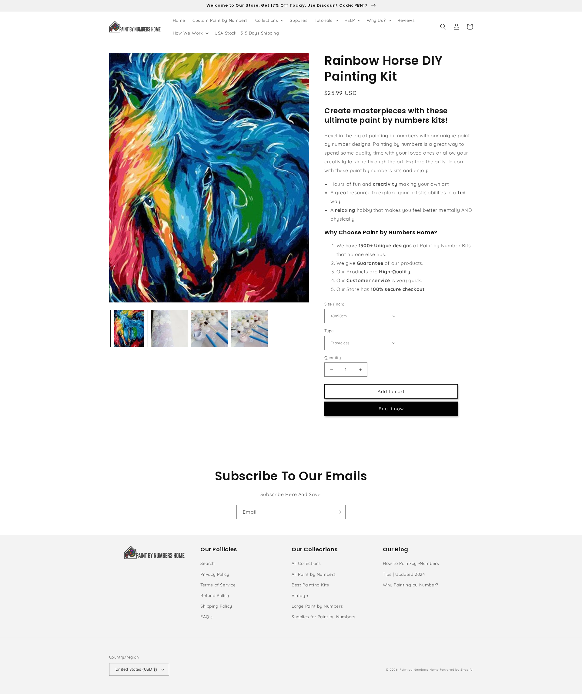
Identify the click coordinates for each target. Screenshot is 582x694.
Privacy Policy (214, 574)
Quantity (332, 357)
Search (207, 563)
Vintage (300, 595)
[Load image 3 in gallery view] (209, 328)
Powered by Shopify (456, 670)
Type (329, 330)
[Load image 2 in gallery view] (169, 328)
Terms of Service (218, 585)
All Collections (306, 563)
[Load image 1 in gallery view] (129, 328)
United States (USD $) (136, 669)
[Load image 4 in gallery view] (249, 328)
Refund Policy (214, 595)
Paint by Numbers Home (419, 670)
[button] (269, 20)
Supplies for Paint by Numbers (323, 616)
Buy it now (391, 409)
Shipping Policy (216, 606)
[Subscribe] (338, 512)
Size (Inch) (334, 304)
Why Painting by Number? (410, 585)
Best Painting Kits (310, 585)
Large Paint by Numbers (317, 606)
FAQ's (206, 616)
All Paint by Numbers (314, 574)
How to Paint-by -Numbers (411, 563)
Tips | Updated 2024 (404, 574)
